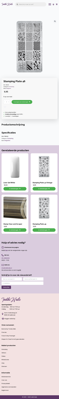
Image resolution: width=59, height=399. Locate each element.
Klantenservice (6, 377)
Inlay (3, 363)
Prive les (4, 332)
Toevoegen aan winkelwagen (21, 102)
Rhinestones (5, 360)
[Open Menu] (50, 4)
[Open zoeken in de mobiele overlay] (30, 4)
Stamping (11, 86)
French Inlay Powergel (8, 336)
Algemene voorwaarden (9, 387)
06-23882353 (6, 258)
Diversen (4, 366)
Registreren (5, 390)
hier (6, 250)
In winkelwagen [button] (14, 189)
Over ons (4, 380)
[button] (55, 21)
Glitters (4, 353)
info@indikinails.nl (7, 268)
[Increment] (9, 102)
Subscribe (6, 287)
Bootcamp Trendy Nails (9, 329)
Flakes (3, 356)
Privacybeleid (6, 383)
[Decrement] (5, 102)
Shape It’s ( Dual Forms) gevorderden (13, 339)
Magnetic (8, 88)
